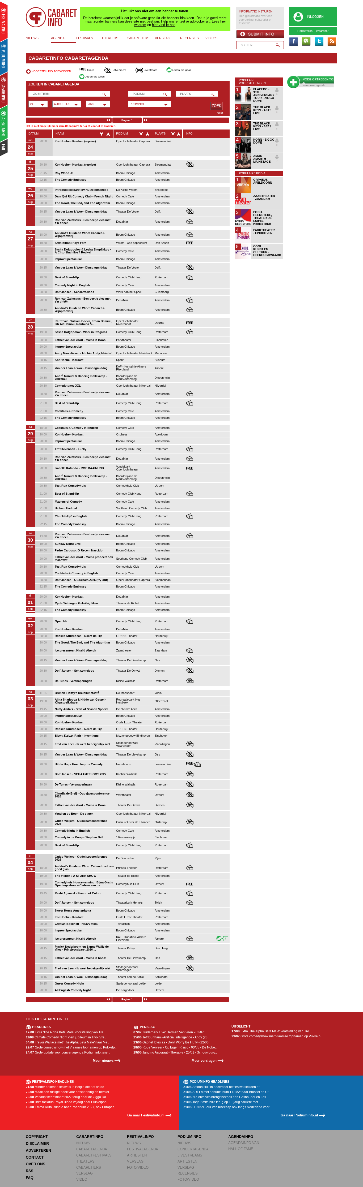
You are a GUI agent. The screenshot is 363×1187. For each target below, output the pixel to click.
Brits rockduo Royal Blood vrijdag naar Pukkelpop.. (67, 1102)
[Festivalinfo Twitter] (318, 41)
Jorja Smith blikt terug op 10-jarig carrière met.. (221, 1102)
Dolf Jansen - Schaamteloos (74, 291)
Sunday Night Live (68, 543)
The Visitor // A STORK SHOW (75, 875)
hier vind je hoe (163, 25)
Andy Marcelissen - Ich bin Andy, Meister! (83, 353)
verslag (162, 38)
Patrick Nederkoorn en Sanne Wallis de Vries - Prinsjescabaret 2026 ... (82, 948)
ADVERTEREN (38, 1150)
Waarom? (322, 30)
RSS (29, 1171)
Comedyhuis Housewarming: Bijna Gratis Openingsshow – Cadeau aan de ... (84, 884)
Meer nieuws (103, 1061)
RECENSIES (188, 1173)
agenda (58, 38)
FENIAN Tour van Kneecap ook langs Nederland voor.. (227, 1107)
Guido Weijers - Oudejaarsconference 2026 (81, 822)
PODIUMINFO (189, 1136)
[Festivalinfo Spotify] (306, 41)
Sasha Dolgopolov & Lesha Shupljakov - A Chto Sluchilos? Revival (83, 251)
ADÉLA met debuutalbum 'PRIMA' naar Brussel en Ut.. (226, 1092)
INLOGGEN (315, 17)
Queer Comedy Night (69, 983)
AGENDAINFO (240, 1136)
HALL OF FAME (240, 1149)
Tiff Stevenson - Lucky (70, 449)
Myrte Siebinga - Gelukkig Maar (76, 603)
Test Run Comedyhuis (70, 485)
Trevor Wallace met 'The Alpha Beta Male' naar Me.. (67, 1042)
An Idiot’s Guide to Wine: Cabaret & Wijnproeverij (80, 310)
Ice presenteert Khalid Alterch (75, 650)
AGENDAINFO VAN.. (244, 1143)
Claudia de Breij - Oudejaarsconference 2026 (82, 795)
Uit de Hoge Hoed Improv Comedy (79, 764)
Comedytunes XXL (68, 385)
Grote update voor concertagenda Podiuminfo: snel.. (68, 1052)
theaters (110, 38)
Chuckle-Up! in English (71, 516)
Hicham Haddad (66, 508)
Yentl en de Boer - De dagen (74, 813)
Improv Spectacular (68, 259)
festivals (84, 38)
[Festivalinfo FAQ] (4, 148)
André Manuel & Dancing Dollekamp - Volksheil (81, 377)
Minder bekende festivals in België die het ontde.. (66, 1087)
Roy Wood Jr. (64, 173)
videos (211, 38)
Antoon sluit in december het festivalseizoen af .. (222, 1087)
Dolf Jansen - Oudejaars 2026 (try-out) (81, 579)
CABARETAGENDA (91, 1149)
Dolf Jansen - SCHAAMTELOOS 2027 (80, 774)
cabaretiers (138, 38)
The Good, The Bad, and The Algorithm (82, 203)
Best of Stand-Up (67, 277)
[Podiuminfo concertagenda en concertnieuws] (4, 56)
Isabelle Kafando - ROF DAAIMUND (79, 468)
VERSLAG (84, 1173)
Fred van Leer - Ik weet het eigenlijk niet (82, 744)
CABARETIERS (88, 1167)
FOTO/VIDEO (138, 1167)
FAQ (29, 1178)
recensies (189, 38)
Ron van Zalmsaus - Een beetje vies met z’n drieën (83, 221)
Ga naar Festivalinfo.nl (145, 1115)
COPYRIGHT (37, 1136)
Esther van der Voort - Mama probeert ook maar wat (84, 558)
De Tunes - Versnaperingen (73, 681)
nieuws (32, 38)
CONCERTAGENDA (193, 1149)
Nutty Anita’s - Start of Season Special (81, 709)
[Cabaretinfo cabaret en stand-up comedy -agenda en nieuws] (4, 90)
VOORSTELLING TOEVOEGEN (51, 71)
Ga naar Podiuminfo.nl (299, 1115)
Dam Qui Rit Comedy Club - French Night (84, 196)
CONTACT (35, 1157)
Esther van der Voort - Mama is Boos (80, 340)
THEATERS (85, 1161)
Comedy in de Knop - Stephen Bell (79, 837)
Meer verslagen (204, 1061)
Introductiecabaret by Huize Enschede (81, 189)
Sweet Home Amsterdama (73, 910)
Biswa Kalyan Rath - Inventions (77, 735)
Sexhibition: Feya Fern (70, 242)
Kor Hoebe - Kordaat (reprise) (75, 141)
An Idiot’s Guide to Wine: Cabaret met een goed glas (84, 868)
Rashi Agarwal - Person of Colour (78, 893)
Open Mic (61, 621)
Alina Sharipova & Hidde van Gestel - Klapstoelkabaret (80, 701)
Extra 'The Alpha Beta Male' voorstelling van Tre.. (65, 1032)
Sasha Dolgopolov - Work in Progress (81, 332)
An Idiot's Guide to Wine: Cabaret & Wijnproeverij (80, 234)
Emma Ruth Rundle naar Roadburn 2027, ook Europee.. (71, 1107)
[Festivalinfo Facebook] (293, 41)
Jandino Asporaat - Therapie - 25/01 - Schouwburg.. (175, 1052)
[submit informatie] (260, 34)
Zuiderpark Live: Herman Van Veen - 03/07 (168, 1032)
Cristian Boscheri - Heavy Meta (76, 923)
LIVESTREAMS (190, 1155)
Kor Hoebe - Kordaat (69, 359)
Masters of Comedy (68, 501)
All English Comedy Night (73, 990)
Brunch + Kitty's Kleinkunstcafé (77, 692)
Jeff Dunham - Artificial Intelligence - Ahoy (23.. (171, 1037)
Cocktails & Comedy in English (76, 427)
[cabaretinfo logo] (51, 17)
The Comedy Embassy (70, 179)
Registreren (305, 30)
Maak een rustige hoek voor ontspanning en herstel (67, 1092)
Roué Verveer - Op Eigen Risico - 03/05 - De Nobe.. (175, 1047)
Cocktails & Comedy (69, 411)
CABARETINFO (89, 1136)
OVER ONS (35, 1164)
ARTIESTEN (137, 1155)
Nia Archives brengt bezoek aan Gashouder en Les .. (225, 1097)
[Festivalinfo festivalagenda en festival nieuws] (4, 21)
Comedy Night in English (72, 285)
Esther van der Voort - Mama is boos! (80, 958)
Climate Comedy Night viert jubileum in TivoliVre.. (66, 1037)
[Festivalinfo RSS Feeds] (331, 41)
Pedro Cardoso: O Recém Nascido (79, 550)
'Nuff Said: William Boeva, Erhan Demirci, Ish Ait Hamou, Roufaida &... (83, 323)
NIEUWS (83, 1143)
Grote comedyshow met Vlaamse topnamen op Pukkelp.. (71, 1047)
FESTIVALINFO (140, 1136)
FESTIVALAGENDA (142, 1149)
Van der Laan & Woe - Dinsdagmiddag (81, 211)
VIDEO (81, 1179)
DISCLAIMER (37, 1143)
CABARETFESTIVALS (94, 1155)
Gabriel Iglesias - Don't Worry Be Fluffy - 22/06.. (171, 1042)
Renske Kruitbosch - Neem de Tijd (79, 635)
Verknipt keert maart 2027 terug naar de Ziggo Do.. (67, 1097)
